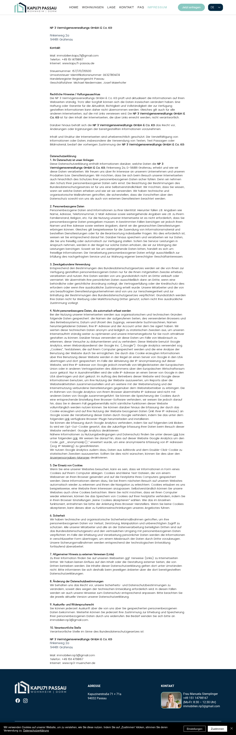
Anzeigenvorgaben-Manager (70, 457)
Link (67, 419)
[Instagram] (25, 701)
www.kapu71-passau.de (78, 63)
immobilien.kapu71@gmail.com (78, 55)
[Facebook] (18, 701)
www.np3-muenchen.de (78, 663)
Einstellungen (194, 729)
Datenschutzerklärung (36, 730)
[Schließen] (231, 728)
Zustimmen (217, 729)
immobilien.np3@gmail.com (69, 620)
